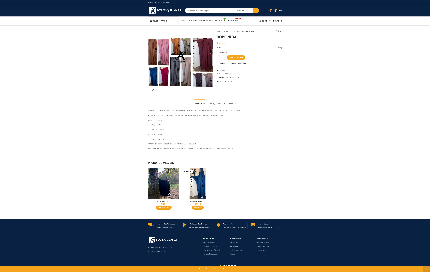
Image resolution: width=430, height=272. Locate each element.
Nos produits (235, 239)
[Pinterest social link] (228, 81)
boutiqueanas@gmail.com (157, 251)
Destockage (234, 243)
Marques (232, 254)
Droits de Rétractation (210, 254)
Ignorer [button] (426, 269)
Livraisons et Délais (263, 246)
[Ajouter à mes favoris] (177, 182)
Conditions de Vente (210, 246)
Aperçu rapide (177, 177)
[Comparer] (177, 172)
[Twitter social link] (225, 81)
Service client (263, 239)
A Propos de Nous (263, 243)
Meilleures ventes (236, 250)
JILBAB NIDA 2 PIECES (197, 201)
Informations (208, 239)
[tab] (199, 102)
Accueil (219, 31)
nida (226, 77)
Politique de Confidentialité (212, 250)
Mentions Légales (209, 243)
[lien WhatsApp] (231, 81)
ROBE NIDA (241, 31)
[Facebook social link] (223, 81)
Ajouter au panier (236, 58)
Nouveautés (234, 246)
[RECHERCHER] (256, 10)
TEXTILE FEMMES (229, 31)
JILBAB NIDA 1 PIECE (164, 201)
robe (237, 77)
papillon (231, 77)
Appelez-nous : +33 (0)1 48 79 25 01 (160, 247)
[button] (164, 208)
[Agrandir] (153, 90)
